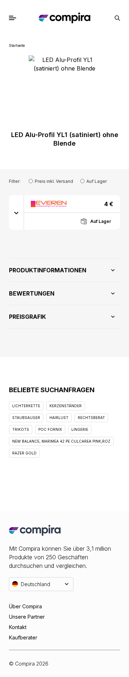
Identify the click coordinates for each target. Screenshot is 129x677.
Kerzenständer (65, 406)
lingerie (79, 429)
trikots (20, 429)
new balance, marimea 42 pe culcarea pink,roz (61, 441)
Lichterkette (26, 406)
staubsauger (26, 417)
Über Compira (25, 606)
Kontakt (18, 627)
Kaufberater (23, 637)
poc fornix (50, 429)
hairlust (58, 417)
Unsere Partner (27, 617)
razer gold (24, 453)
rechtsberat (91, 417)
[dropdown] (16, 212)
